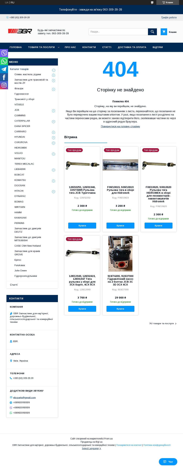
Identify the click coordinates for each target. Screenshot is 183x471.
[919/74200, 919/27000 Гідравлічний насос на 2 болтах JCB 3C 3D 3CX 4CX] (120, 253)
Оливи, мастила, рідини (27, 74)
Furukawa (19, 265)
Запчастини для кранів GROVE (27, 253)
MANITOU (19, 158)
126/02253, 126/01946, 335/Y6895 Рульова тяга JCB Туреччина (82, 190)
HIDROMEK (20, 147)
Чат (171, 461)
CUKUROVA (21, 142)
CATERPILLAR (22, 120)
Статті (106, 47)
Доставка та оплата (132, 47)
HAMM (18, 212)
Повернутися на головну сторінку (120, 126)
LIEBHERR (20, 169)
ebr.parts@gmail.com (24, 397)
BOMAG (18, 201)
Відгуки (158, 47)
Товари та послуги (41, 47)
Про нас (70, 47)
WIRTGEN (19, 207)
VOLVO (18, 153)
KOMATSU (20, 180)
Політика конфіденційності (156, 445)
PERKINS (19, 223)
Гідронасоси (21, 93)
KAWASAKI (20, 217)
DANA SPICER (22, 126)
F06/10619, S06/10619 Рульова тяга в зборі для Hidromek (120, 190)
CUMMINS (20, 115)
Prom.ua (108, 438)
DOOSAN (19, 185)
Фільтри (18, 88)
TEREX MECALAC (24, 163)
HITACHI (18, 190)
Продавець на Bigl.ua (91, 442)
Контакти (89, 47)
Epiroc (17, 260)
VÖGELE (19, 104)
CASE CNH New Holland (27, 245)
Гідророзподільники (25, 276)
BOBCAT (19, 174)
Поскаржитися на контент (129, 445)
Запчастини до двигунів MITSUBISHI (27, 239)
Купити (82, 225)
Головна (16, 47)
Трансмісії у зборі (24, 99)
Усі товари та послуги (161, 323)
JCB (16, 110)
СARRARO (20, 131)
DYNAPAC (20, 196)
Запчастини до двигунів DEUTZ (27, 230)
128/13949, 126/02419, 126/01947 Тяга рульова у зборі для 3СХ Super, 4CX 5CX (82, 280)
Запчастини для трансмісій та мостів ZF (31, 81)
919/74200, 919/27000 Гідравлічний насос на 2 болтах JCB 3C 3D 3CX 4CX (120, 280)
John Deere (20, 270)
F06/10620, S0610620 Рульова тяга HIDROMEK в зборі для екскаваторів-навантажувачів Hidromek (158, 194)
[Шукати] (152, 31)
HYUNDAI (19, 137)
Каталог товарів (19, 69)
